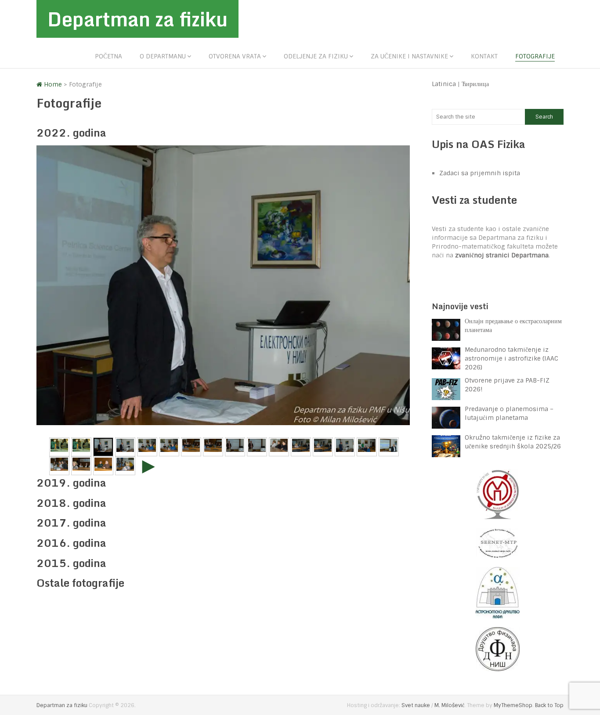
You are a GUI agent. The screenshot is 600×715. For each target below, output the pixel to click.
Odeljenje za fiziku (316, 56)
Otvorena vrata (235, 56)
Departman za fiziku (137, 19)
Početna (108, 56)
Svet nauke (415, 705)
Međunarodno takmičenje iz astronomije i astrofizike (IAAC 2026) (511, 358)
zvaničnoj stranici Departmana (502, 255)
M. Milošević (449, 705)
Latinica (444, 84)
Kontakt (484, 56)
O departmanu (163, 56)
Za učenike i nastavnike (409, 56)
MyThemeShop (513, 705)
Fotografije (535, 56)
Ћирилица (475, 84)
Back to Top (549, 705)
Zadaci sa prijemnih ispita (479, 173)
